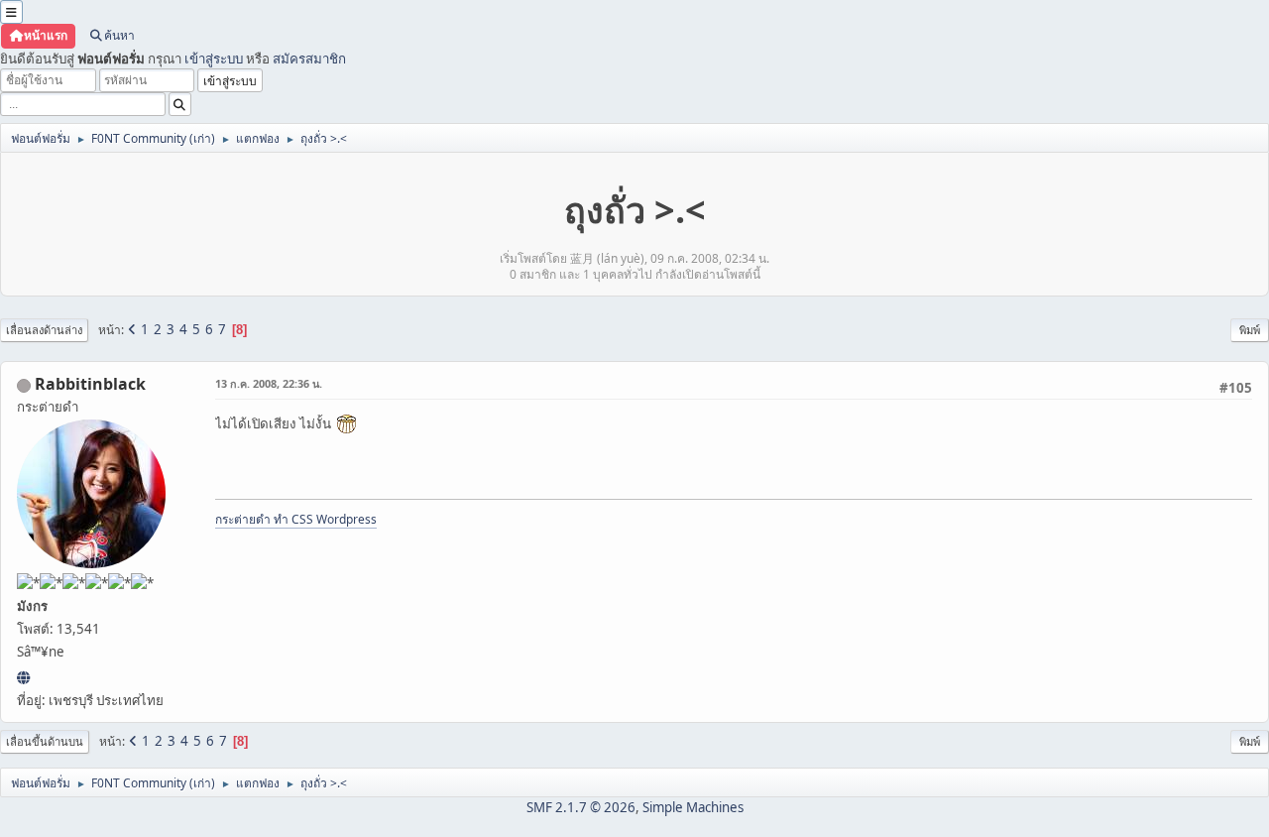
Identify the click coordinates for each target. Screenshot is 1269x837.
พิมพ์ (1249, 329)
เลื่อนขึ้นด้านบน (44, 741)
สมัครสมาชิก (309, 58)
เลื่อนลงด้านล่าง (44, 329)
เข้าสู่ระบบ (213, 58)
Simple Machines (693, 807)
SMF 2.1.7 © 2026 (580, 807)
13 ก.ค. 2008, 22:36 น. (268, 383)
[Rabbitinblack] (23, 677)
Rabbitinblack (90, 384)
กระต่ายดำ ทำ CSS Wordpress (296, 519)
